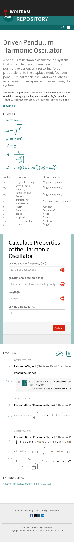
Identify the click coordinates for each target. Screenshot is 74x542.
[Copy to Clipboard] (30, 144)
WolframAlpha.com (35, 530)
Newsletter (54, 510)
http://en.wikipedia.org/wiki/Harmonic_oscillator (27, 483)
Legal (13, 530)
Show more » (10, 105)
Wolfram (32, 527)
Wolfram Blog (41, 510)
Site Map (21, 530)
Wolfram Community (24, 510)
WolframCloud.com (54, 530)
